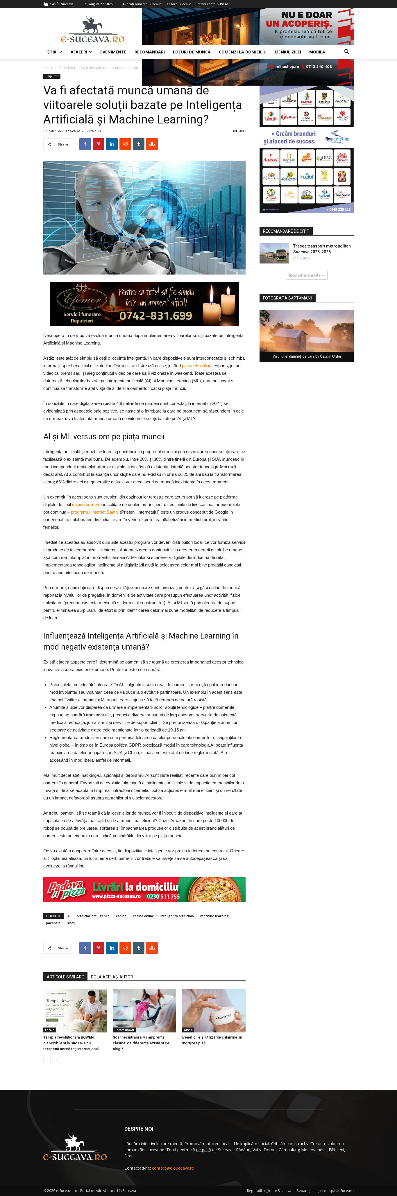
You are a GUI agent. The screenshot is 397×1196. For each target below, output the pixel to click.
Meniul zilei (288, 52)
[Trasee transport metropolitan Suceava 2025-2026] (274, 253)
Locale (49, 1030)
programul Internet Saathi (95, 512)
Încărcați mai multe (304, 275)
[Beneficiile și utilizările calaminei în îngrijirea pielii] (214, 1010)
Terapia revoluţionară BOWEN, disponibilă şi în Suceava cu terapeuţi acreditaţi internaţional (71, 1043)
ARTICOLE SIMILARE (65, 977)
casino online (143, 916)
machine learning (214, 916)
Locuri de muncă (192, 52)
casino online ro (87, 504)
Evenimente (113, 52)
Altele (188, 1030)
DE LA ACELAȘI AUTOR (112, 977)
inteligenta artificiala (177, 916)
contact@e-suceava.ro (173, 1168)
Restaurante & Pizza (212, 4)
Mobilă (317, 52)
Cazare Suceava (179, 4)
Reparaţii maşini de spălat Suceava (325, 1190)
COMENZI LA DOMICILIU (243, 52)
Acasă (48, 67)
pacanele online (196, 365)
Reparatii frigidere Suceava (269, 1190)
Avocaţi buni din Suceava (142, 4)
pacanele (53, 923)
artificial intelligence (93, 916)
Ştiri (52, 52)
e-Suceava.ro (69, 131)
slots (71, 923)
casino (121, 916)
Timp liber (67, 67)
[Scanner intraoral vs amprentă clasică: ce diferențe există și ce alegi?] (144, 1010)
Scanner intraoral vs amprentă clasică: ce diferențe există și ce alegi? (141, 1043)
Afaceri (79, 52)
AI (68, 916)
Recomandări (150, 52)
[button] (347, 52)
